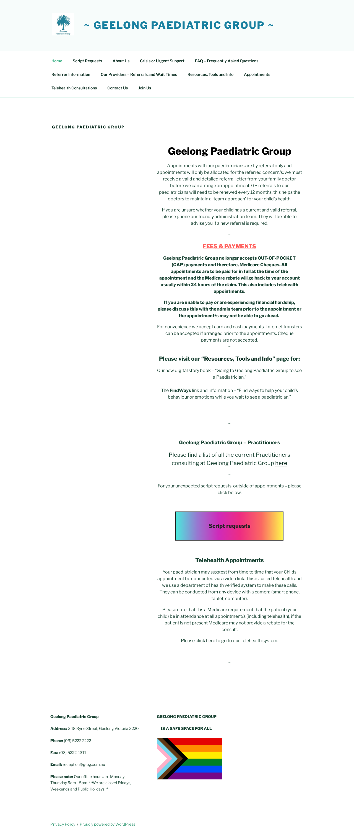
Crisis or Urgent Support (162, 60)
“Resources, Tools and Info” (238, 358)
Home (56, 60)
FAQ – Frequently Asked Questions (226, 60)
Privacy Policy (62, 824)
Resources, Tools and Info (210, 74)
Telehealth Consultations (74, 88)
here (281, 463)
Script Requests (87, 60)
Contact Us (117, 88)
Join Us (144, 88)
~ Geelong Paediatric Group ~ (179, 25)
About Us (121, 60)
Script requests (230, 526)
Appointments (257, 74)
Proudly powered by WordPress (107, 824)
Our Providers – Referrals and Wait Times (139, 74)
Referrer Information (70, 74)
